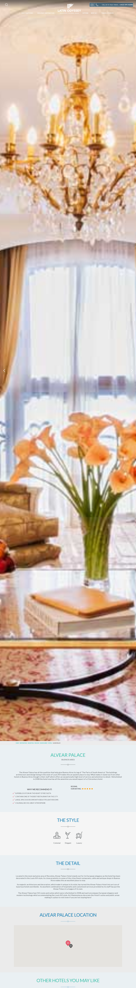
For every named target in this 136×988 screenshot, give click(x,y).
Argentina (31, 743)
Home (17, 743)
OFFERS (85, 13)
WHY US (94, 13)
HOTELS (50, 743)
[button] (71, 946)
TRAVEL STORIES (107, 13)
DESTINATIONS (27, 13)
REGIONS (37, 743)
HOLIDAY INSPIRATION (45, 13)
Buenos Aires (43, 743)
